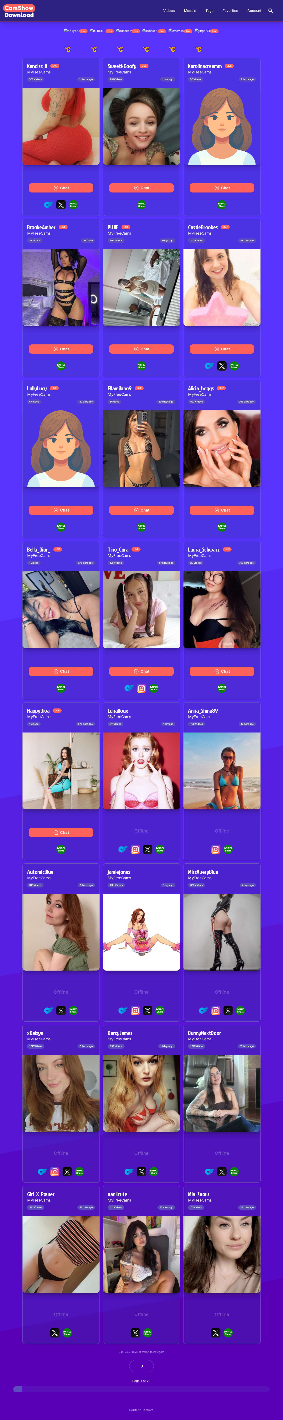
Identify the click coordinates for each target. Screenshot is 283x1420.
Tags (209, 11)
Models (190, 11)
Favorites (230, 11)
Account (254, 11)
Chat (64, 189)
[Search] (271, 10)
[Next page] (141, 1367)
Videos (169, 11)
